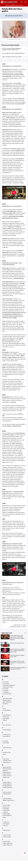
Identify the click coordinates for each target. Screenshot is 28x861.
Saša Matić (6, 808)
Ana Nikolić (6, 692)
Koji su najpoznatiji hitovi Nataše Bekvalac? (13, 53)
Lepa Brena (6, 759)
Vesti (25, 632)
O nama (24, 626)
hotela (23, 552)
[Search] (21, 2)
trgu (21, 617)
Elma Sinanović (7, 725)
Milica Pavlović (7, 774)
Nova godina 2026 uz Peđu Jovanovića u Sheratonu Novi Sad (17, 663)
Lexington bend (7, 760)
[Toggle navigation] (25, 2)
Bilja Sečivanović (7, 702)
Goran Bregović (7, 729)
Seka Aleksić (6, 810)
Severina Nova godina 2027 (17, 643)
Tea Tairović (6, 823)
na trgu (11, 507)
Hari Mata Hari (6, 734)
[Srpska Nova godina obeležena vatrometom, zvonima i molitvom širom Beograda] (5, 668)
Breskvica (5, 703)
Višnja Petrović (7, 835)
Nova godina (15, 206)
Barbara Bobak (7, 700)
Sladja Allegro (6, 813)
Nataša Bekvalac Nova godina (12, 10)
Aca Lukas (5, 681)
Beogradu (9, 536)
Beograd (11, 281)
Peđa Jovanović (7, 792)
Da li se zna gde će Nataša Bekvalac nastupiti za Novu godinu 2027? (11, 49)
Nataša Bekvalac (6, 129)
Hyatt (3, 552)
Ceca (4, 708)
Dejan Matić (6, 718)
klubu (10, 357)
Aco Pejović (6, 683)
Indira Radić (6, 742)
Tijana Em (5, 825)
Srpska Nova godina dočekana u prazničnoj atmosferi (18, 668)
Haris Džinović (6, 736)
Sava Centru (11, 238)
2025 (20, 206)
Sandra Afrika (6, 805)
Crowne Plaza (9, 299)
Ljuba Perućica (7, 762)
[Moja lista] (25, 853)
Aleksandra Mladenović (9, 685)
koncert (22, 152)
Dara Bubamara (7, 715)
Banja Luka (7, 158)
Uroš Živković (6, 830)
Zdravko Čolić (6, 841)
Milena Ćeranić (7, 772)
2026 (20, 109)
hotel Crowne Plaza (19, 276)
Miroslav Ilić (6, 777)
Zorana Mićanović (7, 845)
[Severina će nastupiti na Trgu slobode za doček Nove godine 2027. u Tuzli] (5, 644)
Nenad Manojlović (7, 787)
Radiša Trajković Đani (8, 800)
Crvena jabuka (6, 710)
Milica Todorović (7, 775)
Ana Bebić (5, 690)
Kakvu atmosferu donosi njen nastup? (12, 56)
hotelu (11, 402)
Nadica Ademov (7, 782)
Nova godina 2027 (10, 2)
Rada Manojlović (7, 798)
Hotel (3, 299)
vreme (11, 346)
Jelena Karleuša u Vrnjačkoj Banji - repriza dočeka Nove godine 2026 (17, 650)
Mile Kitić (5, 770)
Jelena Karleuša (7, 747)
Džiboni (5, 720)
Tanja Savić (6, 822)
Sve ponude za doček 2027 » (14, 16)
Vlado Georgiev (7, 836)
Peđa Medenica (7, 794)
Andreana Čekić (7, 693)
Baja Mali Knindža (7, 698)
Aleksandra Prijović (8, 687)
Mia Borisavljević (7, 769)
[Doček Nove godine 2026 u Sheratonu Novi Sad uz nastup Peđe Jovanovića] (5, 662)
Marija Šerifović (7, 767)
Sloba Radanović (7, 815)
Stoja (4, 817)
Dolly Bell (4, 238)
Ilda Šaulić (5, 741)
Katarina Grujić (7, 752)
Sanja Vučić (6, 807)
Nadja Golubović (7, 784)
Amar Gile (5, 688)
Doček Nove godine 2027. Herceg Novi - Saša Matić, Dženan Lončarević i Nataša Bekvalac (17, 637)
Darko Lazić (6, 716)
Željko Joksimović (7, 843)
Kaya (4, 754)
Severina (5, 812)
